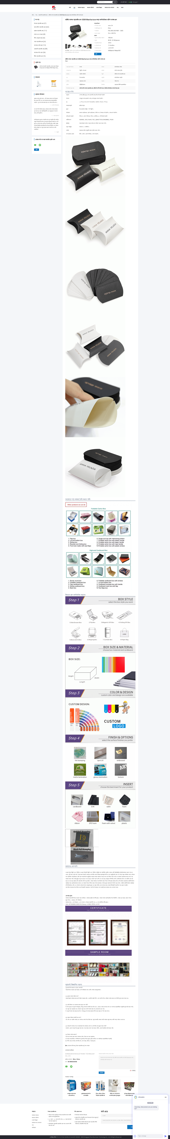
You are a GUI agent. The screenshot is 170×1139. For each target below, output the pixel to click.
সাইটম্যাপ (34, 1127)
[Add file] (135, 1136)
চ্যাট (96, 54)
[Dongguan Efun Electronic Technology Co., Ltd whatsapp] (41, 145)
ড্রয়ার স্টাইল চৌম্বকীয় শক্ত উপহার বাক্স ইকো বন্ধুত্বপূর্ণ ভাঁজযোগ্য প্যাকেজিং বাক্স (86, 1118)
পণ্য (74, 7)
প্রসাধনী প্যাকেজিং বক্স (42, 15)
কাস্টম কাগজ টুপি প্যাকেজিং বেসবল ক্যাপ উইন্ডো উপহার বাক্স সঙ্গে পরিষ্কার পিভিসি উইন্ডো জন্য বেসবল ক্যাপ (49, 67)
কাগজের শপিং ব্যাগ (38, 52)
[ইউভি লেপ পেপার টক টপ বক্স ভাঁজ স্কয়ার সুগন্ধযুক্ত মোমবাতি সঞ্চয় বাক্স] (115, 1085)
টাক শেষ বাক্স (87, 1045)
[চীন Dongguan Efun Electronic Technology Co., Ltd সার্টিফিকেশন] (39, 83)
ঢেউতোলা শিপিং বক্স (71, 1045)
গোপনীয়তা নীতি (53, 1137)
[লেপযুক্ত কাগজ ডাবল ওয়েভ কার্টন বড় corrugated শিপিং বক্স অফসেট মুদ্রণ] (71, 1085)
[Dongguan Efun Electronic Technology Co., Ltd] (53, 8)
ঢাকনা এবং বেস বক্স (38, 34)
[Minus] (166, 1097)
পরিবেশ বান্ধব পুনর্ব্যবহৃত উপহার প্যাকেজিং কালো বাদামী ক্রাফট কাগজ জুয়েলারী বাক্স (60, 1115)
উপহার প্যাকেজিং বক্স (38, 23)
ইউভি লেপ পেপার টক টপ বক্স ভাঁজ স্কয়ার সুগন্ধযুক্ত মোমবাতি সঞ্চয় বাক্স (115, 1094)
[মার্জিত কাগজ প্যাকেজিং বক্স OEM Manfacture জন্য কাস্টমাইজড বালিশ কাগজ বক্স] (77, 33)
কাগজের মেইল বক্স (38, 45)
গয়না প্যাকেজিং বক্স (38, 41)
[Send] (165, 1136)
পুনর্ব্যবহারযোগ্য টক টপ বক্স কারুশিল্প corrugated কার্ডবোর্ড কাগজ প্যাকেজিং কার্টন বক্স (86, 1094)
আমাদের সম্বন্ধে (81, 7)
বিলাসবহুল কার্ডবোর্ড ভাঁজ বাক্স (81, 1114)
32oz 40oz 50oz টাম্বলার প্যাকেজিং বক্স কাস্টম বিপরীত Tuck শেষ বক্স (100, 1094)
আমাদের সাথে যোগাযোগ (109, 7)
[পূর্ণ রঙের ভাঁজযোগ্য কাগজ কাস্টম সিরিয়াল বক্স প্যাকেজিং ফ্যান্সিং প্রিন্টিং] (129, 1085)
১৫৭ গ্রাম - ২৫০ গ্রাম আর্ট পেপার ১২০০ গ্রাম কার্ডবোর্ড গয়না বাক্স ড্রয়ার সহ (60, 1120)
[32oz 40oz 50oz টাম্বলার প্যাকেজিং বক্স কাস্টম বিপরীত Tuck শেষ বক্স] (100, 1085)
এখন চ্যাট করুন (124, 2)
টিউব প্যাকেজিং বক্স (38, 56)
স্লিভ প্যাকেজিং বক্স (80, 1045)
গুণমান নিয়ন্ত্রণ (99, 7)
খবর (117, 7)
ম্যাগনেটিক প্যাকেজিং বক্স (39, 27)
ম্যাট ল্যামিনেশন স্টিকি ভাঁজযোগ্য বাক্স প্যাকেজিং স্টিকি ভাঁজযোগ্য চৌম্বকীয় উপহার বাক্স (86, 1122)
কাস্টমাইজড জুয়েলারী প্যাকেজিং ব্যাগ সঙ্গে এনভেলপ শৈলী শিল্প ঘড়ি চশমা (60, 1124)
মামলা (122, 7)
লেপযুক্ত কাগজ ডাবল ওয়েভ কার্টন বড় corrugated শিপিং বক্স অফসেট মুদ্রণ (71, 1094)
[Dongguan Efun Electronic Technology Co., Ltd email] (36, 145)
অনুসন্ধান (115, 2)
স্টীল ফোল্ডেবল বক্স (38, 38)
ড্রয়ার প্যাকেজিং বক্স (38, 30)
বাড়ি (70, 7)
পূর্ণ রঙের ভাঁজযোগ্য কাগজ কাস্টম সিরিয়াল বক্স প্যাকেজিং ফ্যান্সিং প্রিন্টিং (129, 1094)
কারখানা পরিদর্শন (90, 7)
